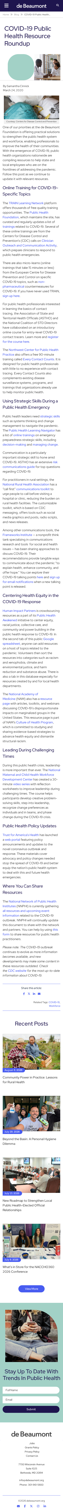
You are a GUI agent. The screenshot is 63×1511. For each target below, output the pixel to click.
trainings (9, 227)
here (40, 577)
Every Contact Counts (38, 359)
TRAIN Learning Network (26, 203)
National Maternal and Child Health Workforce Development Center (31, 774)
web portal (12, 840)
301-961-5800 (35, 1484)
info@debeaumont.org (31, 1480)
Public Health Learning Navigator (32, 430)
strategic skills (50, 416)
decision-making (14, 444)
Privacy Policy (32, 1451)
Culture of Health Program (34, 722)
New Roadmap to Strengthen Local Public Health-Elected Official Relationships (27, 1205)
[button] (57, 5)
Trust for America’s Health (21, 835)
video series (21, 784)
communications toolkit (33, 489)
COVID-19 (54, 1002)
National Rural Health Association (26, 484)
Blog (16, 14)
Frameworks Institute (17, 535)
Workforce (54, 1005)
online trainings (24, 435)
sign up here (11, 296)
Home (6, 14)
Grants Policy (32, 1447)
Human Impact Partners (19, 611)
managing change (45, 444)
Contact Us (32, 1455)
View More (31, 1289)
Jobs (32, 1443)
